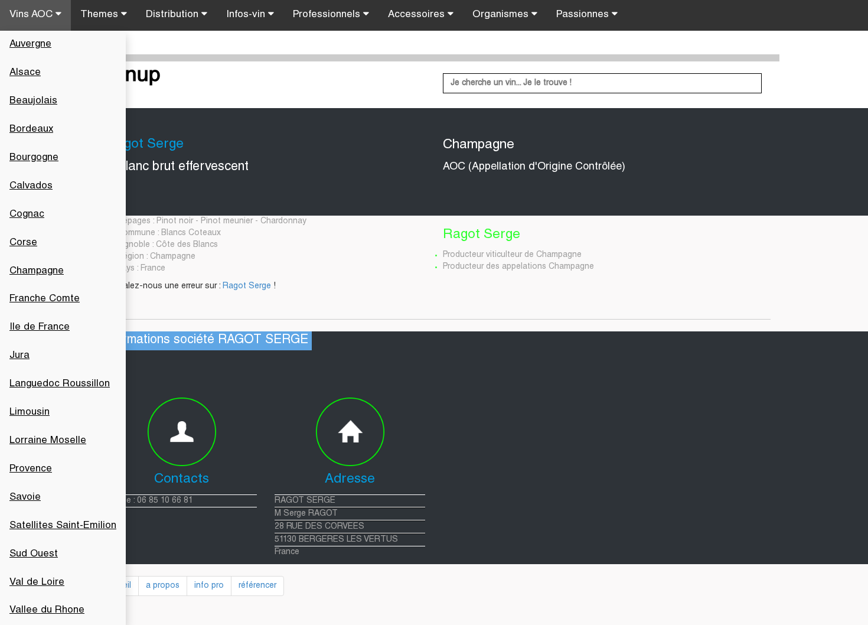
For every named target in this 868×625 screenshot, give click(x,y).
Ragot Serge (247, 286)
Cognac (26, 215)
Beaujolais (33, 101)
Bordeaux (31, 130)
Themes (100, 15)
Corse (23, 243)
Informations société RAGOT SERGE (204, 340)
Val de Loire (36, 583)
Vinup (133, 76)
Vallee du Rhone (46, 611)
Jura (19, 356)
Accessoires (418, 15)
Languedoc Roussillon (59, 384)
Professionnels (328, 15)
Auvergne (30, 45)
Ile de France (39, 328)
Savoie (25, 498)
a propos (163, 586)
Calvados (31, 186)
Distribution (173, 15)
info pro (209, 586)
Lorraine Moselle (47, 441)
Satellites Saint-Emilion (62, 526)
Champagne (36, 271)
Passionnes (584, 15)
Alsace (25, 73)
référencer (257, 586)
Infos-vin (247, 15)
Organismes (501, 15)
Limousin (29, 413)
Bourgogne (33, 158)
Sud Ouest (33, 554)
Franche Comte (44, 299)
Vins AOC (32, 15)
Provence (30, 469)
